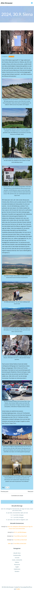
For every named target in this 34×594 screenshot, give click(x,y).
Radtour (11, 56)
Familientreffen (17, 555)
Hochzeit (17, 557)
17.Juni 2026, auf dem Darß (20, 536)
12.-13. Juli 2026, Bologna (17, 515)
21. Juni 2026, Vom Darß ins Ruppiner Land (17, 519)
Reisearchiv (17, 564)
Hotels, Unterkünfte (17, 560)
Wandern (17, 571)
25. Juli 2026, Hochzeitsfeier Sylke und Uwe (17, 513)
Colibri (18, 589)
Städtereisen (17, 569)
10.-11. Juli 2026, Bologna (17, 517)
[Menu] (32, 3)
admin (9, 543)
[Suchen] (31, 502)
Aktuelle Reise (17, 553)
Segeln (17, 567)
